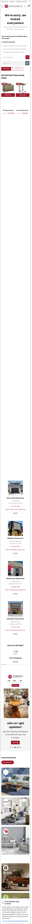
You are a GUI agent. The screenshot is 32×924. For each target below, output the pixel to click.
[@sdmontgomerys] (10, 676)
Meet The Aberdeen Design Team (15, 630)
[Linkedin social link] (20, 746)
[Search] (24, 6)
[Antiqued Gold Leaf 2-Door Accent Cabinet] (8, 88)
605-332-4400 (15, 506)
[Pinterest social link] (17, 746)
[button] (8, 95)
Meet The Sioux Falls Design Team (15, 509)
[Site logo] (13, 6)
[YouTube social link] (15, 746)
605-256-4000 (15, 546)
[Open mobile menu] (2, 6)
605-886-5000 (15, 587)
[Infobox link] (15, 780)
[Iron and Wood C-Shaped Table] (22, 88)
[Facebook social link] (10, 746)
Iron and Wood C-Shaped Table (22, 111)
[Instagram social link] (12, 746)
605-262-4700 (15, 627)
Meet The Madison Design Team (15, 549)
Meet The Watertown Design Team (15, 590)
